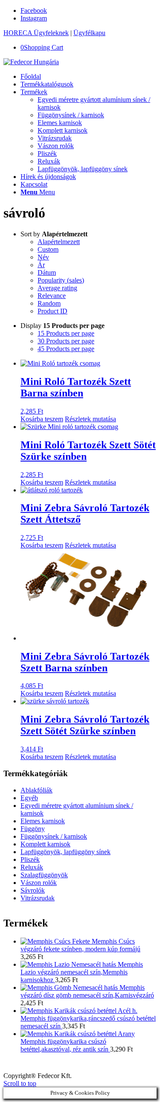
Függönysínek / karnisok (53, 836)
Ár (41, 264)
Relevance (52, 295)
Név (43, 257)
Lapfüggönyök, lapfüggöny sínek (65, 851)
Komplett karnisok (45, 844)
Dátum (47, 272)
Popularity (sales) (61, 280)
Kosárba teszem (41, 419)
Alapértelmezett (59, 241)
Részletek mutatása (90, 419)
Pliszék (30, 859)
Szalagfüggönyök (44, 875)
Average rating (57, 288)
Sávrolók (32, 890)
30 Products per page (66, 341)
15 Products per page (66, 333)
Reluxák (31, 867)
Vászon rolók (38, 882)
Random (49, 303)
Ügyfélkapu (89, 32)
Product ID (52, 311)
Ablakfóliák (36, 790)
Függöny (32, 828)
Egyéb (29, 797)
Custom (48, 249)
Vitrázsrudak (37, 898)
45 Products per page (66, 348)
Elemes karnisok (42, 821)
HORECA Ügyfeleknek (36, 32)
